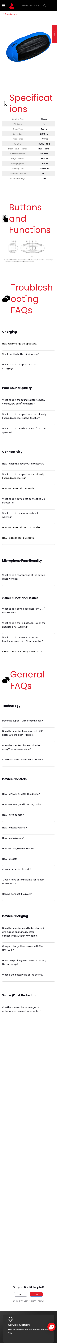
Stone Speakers (11, 14)
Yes (36, 1294)
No (21, 1294)
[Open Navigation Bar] (4, 5)
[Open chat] (51, 1327)
